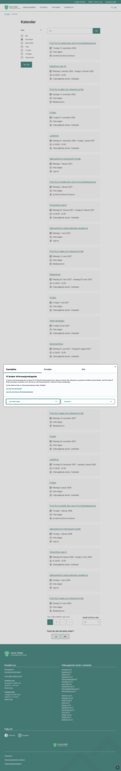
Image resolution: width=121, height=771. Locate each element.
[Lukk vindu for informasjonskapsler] (115, 366)
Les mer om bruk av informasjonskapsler (19, 392)
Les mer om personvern (14, 388)
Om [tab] (83, 369)
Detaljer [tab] (48, 369)
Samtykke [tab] (11, 369)
